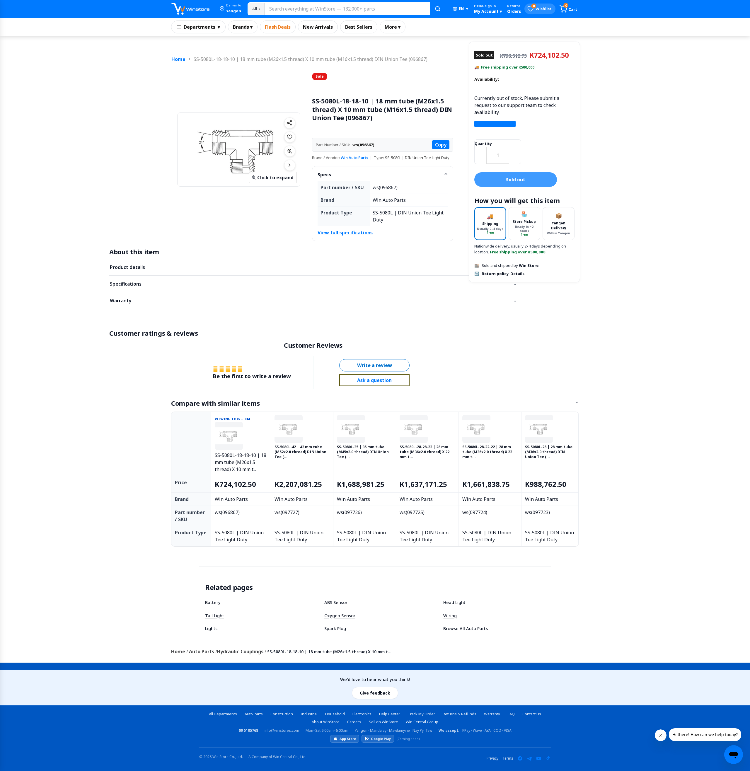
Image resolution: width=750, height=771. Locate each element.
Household (335, 714)
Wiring (450, 615)
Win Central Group (422, 721)
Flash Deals (278, 27)
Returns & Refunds (459, 714)
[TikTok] (548, 758)
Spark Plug (335, 628)
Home (178, 59)
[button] (230, 9)
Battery (213, 602)
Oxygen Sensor (339, 615)
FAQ (511, 714)
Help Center (389, 714)
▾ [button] (463, 8)
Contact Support (495, 124)
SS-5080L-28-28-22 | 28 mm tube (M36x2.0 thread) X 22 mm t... (424, 452)
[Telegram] (529, 758)
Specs (324, 174)
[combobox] (347, 9)
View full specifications (345, 232)
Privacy (492, 758)
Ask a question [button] (374, 380)
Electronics (361, 714)
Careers (354, 721)
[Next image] (289, 165)
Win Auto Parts (354, 157)
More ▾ (392, 27)
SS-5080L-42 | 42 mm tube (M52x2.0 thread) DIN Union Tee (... (300, 452)
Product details (313, 267)
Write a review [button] (374, 365)
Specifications (313, 284)
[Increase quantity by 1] (515, 151)
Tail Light (214, 615)
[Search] (438, 8)
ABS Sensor (335, 602)
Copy (440, 144)
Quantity (483, 143)
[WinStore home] (190, 9)
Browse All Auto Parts (465, 628)
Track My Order (421, 714)
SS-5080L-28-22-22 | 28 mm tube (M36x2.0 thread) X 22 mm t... (487, 452)
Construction (281, 714)
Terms (507, 758)
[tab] (490, 223)
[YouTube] (538, 758)
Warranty (313, 300)
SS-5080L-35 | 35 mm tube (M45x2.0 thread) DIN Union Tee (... (363, 452)
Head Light (454, 602)
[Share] (289, 123)
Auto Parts (201, 651)
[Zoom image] (289, 151)
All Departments (223, 714)
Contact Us (531, 714)
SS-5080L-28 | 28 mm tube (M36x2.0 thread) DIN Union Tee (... (548, 452)
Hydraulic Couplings (240, 651)
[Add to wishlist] (289, 137)
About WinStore (326, 721)
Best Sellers (358, 27)
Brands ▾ (243, 27)
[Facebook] (520, 758)
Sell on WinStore (383, 721)
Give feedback (375, 693)
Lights (211, 628)
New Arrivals (318, 27)
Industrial (309, 714)
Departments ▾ (202, 27)
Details (517, 274)
